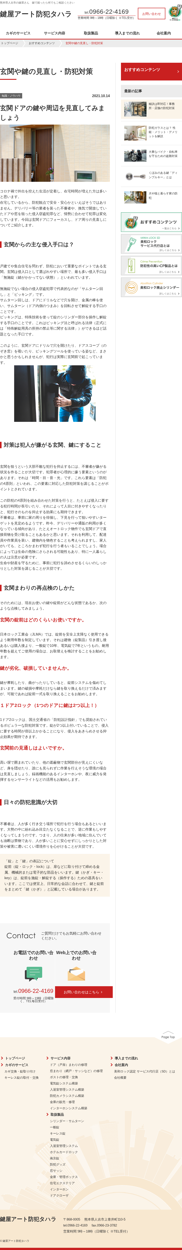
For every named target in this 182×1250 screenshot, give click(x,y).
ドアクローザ (59, 1195)
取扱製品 (91, 33)
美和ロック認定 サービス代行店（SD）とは (144, 1071)
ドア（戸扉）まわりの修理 (68, 1064)
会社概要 (120, 1077)
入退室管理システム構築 (67, 1089)
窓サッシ (56, 1170)
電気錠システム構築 (64, 1083)
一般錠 (54, 1127)
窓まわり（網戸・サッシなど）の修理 (76, 1071)
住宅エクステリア (62, 1183)
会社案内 (164, 33)
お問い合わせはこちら (81, 992)
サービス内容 (54, 33)
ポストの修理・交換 (64, 1077)
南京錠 (54, 1158)
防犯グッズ (57, 1164)
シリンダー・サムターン (67, 1121)
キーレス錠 (57, 1133)
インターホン (59, 1189)
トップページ (9, 43)
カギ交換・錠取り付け (20, 1071)
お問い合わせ (151, 14)
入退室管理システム (64, 1146)
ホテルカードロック (64, 1152)
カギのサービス (18, 33)
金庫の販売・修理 (62, 1102)
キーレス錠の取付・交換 (21, 1077)
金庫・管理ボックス (64, 1177)
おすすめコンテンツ (42, 43)
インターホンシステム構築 (68, 1108)
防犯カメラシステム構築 (67, 1095)
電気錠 (54, 1139)
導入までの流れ (127, 33)
